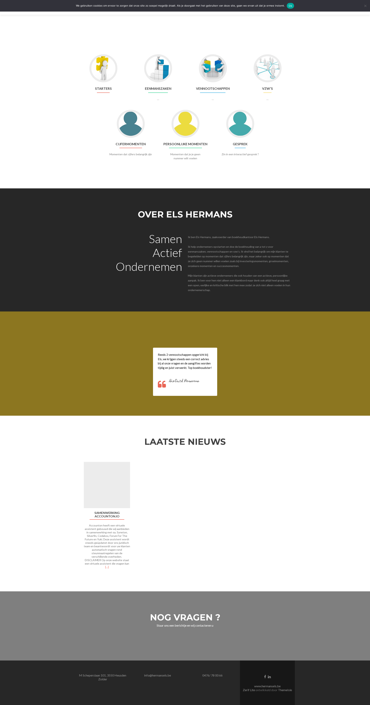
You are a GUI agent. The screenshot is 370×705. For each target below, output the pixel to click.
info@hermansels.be (157, 675)
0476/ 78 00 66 (212, 675)
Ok (290, 5)
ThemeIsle (285, 690)
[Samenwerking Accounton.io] (107, 485)
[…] (107, 567)
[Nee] (365, 6)
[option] (185, 517)
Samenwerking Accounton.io (107, 514)
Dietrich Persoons (184, 381)
